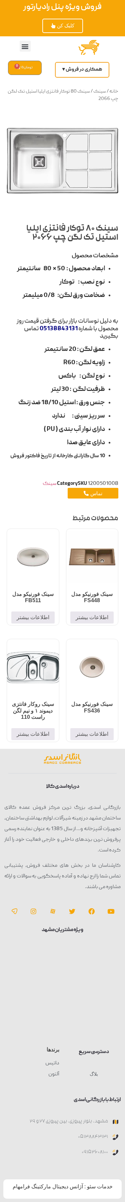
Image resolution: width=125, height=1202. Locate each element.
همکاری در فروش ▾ (82, 69)
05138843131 (59, 329)
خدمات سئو (100, 1186)
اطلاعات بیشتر (92, 617)
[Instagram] (34, 911)
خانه (113, 91)
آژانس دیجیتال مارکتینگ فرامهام (48, 1186)
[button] (25, 46)
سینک (99, 91)
